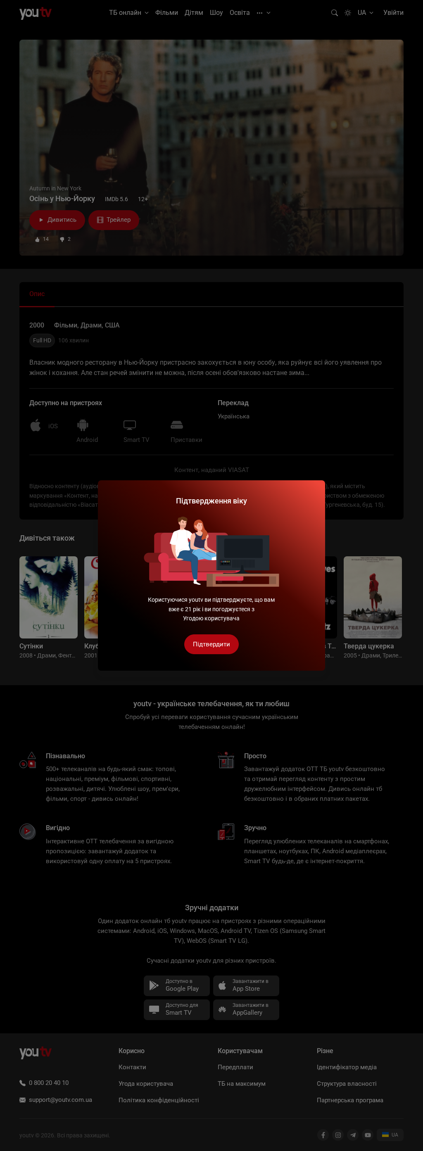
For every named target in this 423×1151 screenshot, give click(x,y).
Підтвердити (211, 644)
